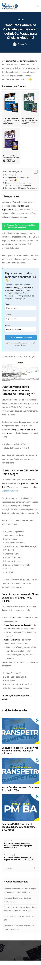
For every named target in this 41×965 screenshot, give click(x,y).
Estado (7, 325)
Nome (7, 304)
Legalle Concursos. (10, 491)
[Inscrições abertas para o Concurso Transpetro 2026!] (20, 771)
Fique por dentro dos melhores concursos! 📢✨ (17, 179)
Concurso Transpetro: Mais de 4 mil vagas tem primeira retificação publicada (20, 750)
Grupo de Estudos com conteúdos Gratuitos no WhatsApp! (21, 226)
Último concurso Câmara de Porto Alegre (21, 188)
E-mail (7, 315)
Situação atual (10, 175)
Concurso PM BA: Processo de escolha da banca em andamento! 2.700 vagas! (19, 827)
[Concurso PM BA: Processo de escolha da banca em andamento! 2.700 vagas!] (20, 807)
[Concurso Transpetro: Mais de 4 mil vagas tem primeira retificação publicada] (20, 731)
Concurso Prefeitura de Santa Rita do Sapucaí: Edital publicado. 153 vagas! (18, 859)
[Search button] (35, 868)
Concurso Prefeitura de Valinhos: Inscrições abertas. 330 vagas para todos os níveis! (18, 846)
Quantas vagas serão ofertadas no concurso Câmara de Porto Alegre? (18, 184)
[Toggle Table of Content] (34, 172)
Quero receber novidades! (21, 338)
